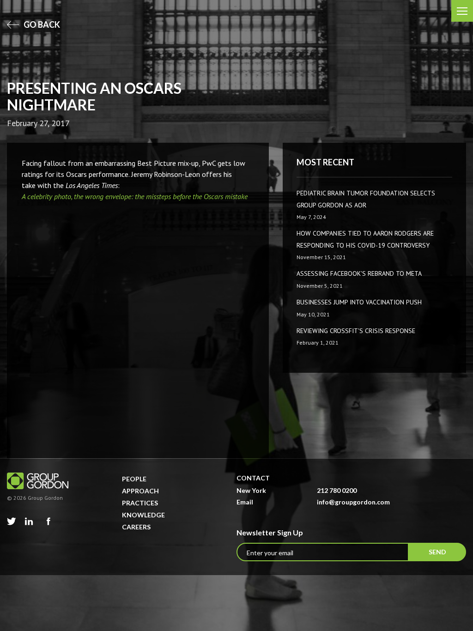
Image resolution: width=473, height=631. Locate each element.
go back (41, 24)
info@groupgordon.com (353, 502)
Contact (253, 478)
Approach (140, 491)
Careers (136, 527)
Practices (140, 503)
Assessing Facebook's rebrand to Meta (359, 273)
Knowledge (143, 515)
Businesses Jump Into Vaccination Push (359, 302)
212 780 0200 (337, 490)
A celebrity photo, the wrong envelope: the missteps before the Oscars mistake (135, 196)
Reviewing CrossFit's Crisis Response (356, 331)
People (134, 479)
